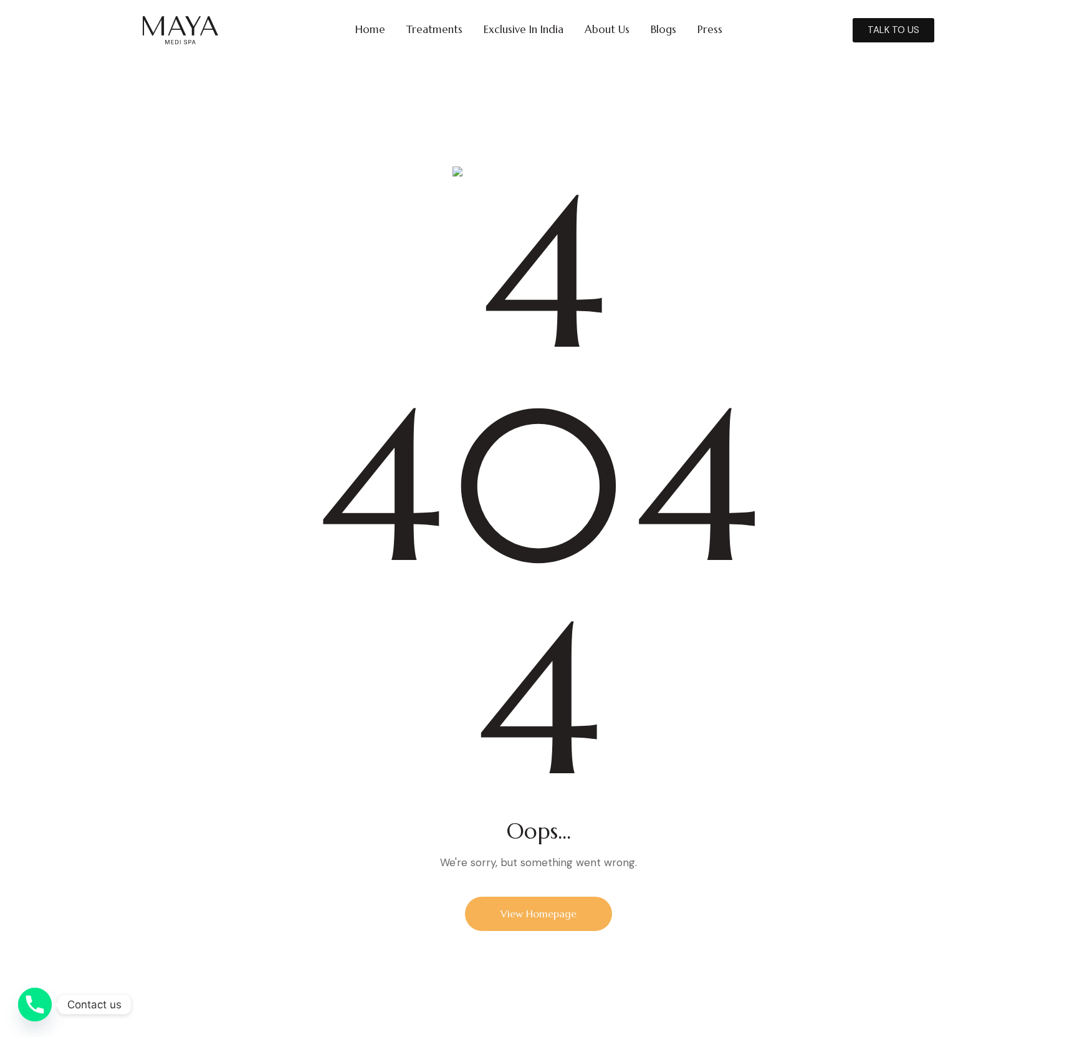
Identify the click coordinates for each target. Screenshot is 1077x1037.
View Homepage (538, 913)
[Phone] (35, 1004)
